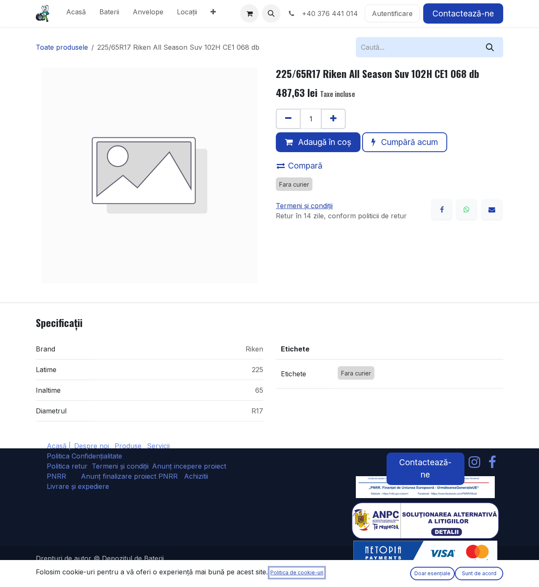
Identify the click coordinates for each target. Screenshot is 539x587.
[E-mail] (492, 209)
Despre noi (91, 446)
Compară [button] (305, 166)
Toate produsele (62, 47)
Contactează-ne (463, 13)
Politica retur (67, 466)
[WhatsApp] (466, 209)
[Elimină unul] (288, 119)
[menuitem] (76, 13)
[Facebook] (442, 209)
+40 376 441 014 (328, 13)
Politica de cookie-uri (296, 572)
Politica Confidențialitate (84, 456)
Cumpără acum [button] (408, 142)
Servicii (158, 446)
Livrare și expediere (78, 486)
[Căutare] (490, 47)
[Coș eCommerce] (249, 13)
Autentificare (392, 13)
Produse (128, 446)
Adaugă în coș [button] (323, 142)
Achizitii (196, 476)
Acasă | (59, 446)
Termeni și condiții (120, 466)
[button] (271, 13)
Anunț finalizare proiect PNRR (132, 476)
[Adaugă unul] (333, 119)
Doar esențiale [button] (432, 573)
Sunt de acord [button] (479, 573)
